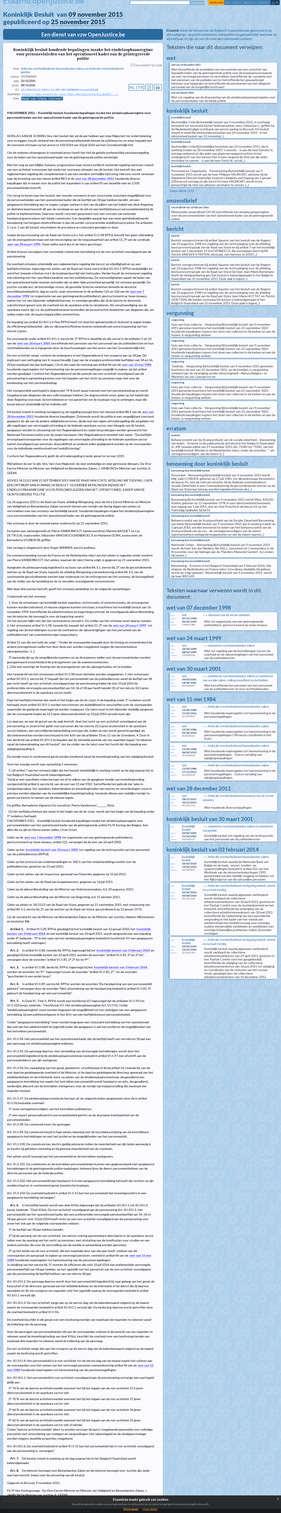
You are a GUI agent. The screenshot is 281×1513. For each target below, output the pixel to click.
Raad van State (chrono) (42, 98)
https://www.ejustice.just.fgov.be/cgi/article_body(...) (70, 94)
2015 (115, 14)
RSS (227, 2)
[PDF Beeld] (149, 87)
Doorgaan (131, 1509)
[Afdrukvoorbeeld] (158, 87)
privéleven (216, 2)
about (237, 2)
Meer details (150, 1509)
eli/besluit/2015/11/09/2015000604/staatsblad (59, 89)
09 (72, 14)
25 (54, 21)
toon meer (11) (182, 190)
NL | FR (136, 87)
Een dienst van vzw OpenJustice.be (83, 34)
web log (249, 2)
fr (277, 2)
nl (273, 2)
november (92, 14)
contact (264, 2)
